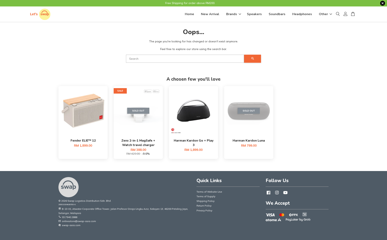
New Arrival (210, 14)
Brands (231, 14)
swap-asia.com (69, 225)
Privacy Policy (204, 210)
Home (189, 14)
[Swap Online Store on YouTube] (285, 194)
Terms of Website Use (209, 191)
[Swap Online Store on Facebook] (268, 194)
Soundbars (277, 14)
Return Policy (204, 205)
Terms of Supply (206, 196)
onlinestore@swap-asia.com (77, 221)
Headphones (302, 14)
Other (323, 14)
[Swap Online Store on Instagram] (277, 194)
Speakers (254, 14)
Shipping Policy (205, 200)
